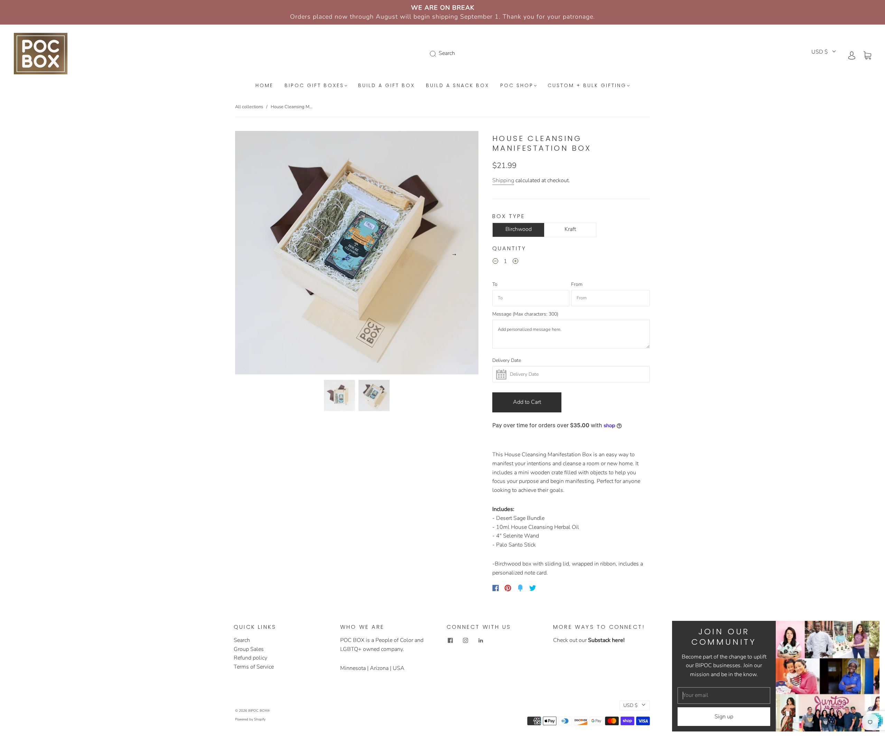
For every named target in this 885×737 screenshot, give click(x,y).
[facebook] (450, 640)
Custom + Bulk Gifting (587, 86)
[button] (259, 254)
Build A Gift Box (386, 86)
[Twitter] (533, 588)
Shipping (503, 180)
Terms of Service (254, 667)
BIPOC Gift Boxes (314, 86)
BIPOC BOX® (259, 710)
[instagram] (465, 640)
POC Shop (516, 86)
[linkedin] (480, 640)
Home (264, 86)
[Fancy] (520, 588)
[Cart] (867, 55)
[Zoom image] (357, 254)
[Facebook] (496, 588)
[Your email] (724, 695)
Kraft (570, 229)
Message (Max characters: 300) (525, 314)
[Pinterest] (508, 588)
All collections (249, 107)
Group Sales (249, 649)
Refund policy (250, 658)
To (494, 284)
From (577, 284)
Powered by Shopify (250, 719)
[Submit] (434, 53)
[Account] (851, 55)
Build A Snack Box (457, 86)
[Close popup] (871, 628)
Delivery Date (506, 360)
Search (242, 640)
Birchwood (518, 229)
